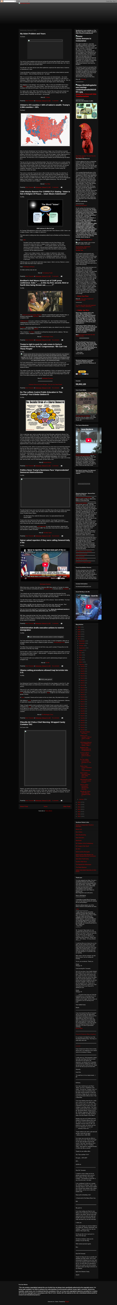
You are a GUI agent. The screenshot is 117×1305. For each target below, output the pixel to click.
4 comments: (55, 100)
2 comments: (55, 187)
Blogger (67, 1301)
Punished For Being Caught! (83, 562)
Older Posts (66, 806)
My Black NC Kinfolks (81, 559)
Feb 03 (83, 725)
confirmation (40, 526)
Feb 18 (83, 690)
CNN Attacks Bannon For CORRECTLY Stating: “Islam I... (86, 744)
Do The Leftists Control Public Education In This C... (85, 761)
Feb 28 (83, 666)
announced (25, 321)
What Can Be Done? (81, 205)
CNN (24, 240)
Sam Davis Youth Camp (82, 858)
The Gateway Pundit (47, 273)
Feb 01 (83, 729)
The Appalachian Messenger (83, 864)
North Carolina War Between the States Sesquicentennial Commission (86, 855)
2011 (79, 814)
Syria (21, 692)
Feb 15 (83, 697)
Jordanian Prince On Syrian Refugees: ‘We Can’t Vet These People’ (45, 384)
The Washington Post (59, 642)
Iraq (30, 706)
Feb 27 (83, 668)
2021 (79, 629)
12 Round (83, 79)
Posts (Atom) (48, 811)
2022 (79, 627)
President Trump (48, 588)
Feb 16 (83, 694)
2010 (79, 816)
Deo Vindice (79, 832)
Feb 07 (83, 715)
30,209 (25, 86)
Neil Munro (36, 316)
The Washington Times (47, 336)
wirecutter (78, 1046)
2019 (79, 634)
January (81, 799)
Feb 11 (83, 706)
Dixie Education (80, 837)
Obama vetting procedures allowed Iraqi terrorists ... (84, 787)
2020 (79, 632)
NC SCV (78, 849)
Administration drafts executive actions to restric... (85, 781)
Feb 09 (83, 711)
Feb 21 (83, 682)
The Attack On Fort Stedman (84, 551)
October (81, 645)
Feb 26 (83, 671)
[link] (79, 250)
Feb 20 (83, 685)
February (81, 664)
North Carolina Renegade (83, 851)
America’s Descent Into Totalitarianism (86, 95)
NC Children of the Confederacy (84, 843)
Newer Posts (24, 806)
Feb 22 (83, 680)
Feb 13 (83, 701)
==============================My (86, 454)
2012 (79, 811)
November (82, 643)
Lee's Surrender (80, 556)
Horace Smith (79, 1028)
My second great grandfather (84, 497)
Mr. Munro (22, 327)
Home (45, 806)
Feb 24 (83, 676)
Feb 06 (83, 718)
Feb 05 (83, 720)
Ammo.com (79, 829)
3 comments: (55, 276)
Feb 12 (83, 704)
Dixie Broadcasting (81, 834)
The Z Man (47, 184)
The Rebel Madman (81, 867)
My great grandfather (81, 503)
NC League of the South (82, 846)
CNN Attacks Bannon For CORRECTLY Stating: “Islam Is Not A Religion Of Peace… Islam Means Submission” (45, 193)
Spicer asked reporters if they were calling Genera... (85, 775)
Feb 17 (83, 692)
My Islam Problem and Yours (32, 34)
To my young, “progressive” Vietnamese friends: (83, 247)
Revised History (47, 462)
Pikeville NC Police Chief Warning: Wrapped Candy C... (85, 793)
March (81, 662)
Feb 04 (83, 722)
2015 (79, 804)
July (80, 652)
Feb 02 (83, 727)
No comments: (56, 340)
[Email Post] (61, 100)
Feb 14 (83, 699)
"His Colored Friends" (81, 554)
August (81, 650)
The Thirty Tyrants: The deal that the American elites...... (86, 156)
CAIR (21, 321)
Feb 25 (83, 673)
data (45, 526)
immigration (66, 588)
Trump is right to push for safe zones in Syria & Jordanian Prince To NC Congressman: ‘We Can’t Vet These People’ (43, 346)
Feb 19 (83, 687)
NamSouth (79, 840)
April (80, 659)
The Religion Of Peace (28, 266)
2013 (79, 809)
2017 (79, 639)
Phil (78, 909)
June (80, 655)
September (82, 648)
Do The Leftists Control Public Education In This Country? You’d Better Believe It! (41, 393)
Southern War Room (81, 861)
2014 (79, 807)
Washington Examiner (47, 378)
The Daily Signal (47, 532)
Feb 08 (83, 713)
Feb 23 (83, 678)
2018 (79, 636)
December (82, 641)
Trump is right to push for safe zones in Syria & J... (85, 755)
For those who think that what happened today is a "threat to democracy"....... (86, 306)
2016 (79, 802)
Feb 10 (83, 708)
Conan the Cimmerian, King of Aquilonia (86, 1034)
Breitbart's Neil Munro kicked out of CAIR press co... (86, 749)
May (80, 657)
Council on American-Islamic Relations (31, 314)
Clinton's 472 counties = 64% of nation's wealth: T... (85, 738)
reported (36, 328)
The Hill (47, 662)
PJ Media (47, 97)
